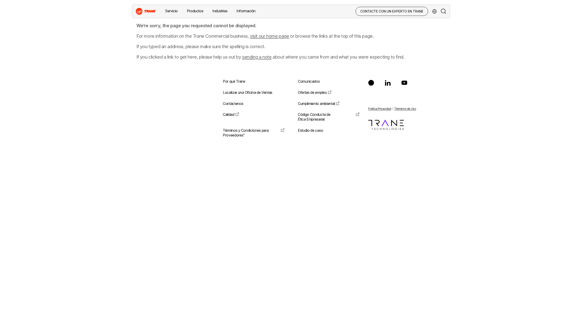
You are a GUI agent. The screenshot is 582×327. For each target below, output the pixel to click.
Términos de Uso (405, 108)
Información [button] (246, 11)
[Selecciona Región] (434, 11)
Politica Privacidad (379, 108)
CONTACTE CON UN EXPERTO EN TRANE (391, 11)
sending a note (256, 57)
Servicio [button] (171, 11)
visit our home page (269, 36)
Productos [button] (195, 11)
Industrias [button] (219, 11)
